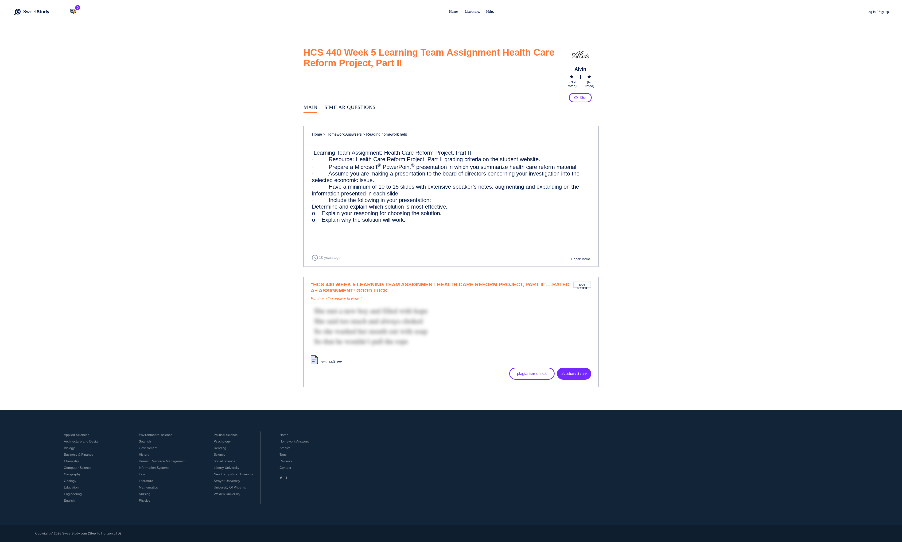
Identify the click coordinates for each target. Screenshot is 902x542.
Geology (70, 481)
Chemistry (71, 461)
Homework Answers (294, 441)
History (144, 454)
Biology (69, 448)
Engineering (73, 494)
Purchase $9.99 (574, 373)
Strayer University (227, 481)
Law (142, 474)
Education (71, 487)
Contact (285, 467)
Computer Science (77, 467)
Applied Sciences (76, 435)
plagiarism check (532, 373)
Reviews (286, 461)
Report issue (580, 259)
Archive (285, 448)
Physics (144, 500)
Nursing (144, 494)
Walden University (227, 494)
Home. (454, 11)
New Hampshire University (233, 474)
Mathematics (148, 487)
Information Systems (154, 467)
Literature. (472, 11)
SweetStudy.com (74, 533)
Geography (72, 474)
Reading (220, 448)
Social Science (224, 461)
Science (220, 454)
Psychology (222, 441)
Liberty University (226, 467)
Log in (871, 12)
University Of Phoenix (230, 487)
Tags (283, 454)
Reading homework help (385, 134)
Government (148, 448)
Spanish (145, 441)
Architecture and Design (82, 441)
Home (317, 134)
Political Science (226, 435)
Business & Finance (78, 454)
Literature (146, 481)
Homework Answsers (342, 134)
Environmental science (155, 435)
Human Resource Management (162, 461)
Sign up (884, 12)
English (69, 500)
